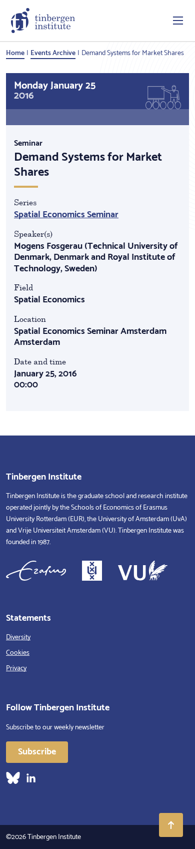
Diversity (18, 637)
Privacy (16, 668)
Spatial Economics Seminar (66, 214)
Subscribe (37, 751)
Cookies (18, 653)
